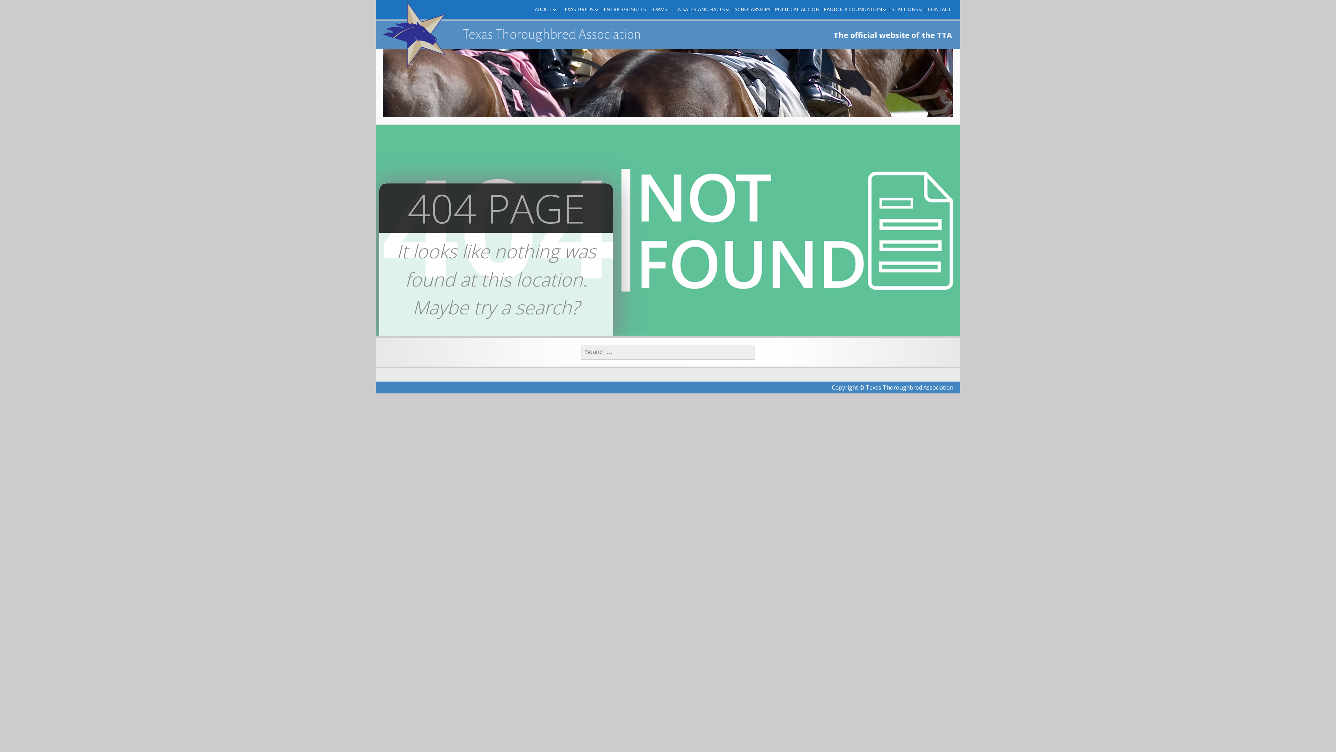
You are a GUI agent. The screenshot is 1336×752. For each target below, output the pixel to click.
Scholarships (753, 9)
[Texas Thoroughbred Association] (417, 35)
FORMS (658, 9)
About (543, 9)
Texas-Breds (578, 9)
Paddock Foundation (853, 9)
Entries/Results (625, 9)
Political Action (797, 9)
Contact (939, 9)
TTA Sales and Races (698, 9)
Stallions (905, 9)
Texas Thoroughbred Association (552, 34)
